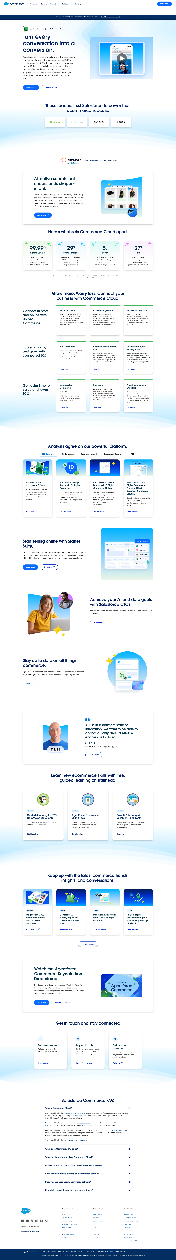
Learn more (41, 215)
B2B (46, 1125)
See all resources (88, 944)
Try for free (48, 567)
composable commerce (116, 1130)
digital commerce (83, 1123)
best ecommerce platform (73, 1113)
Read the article (66, 929)
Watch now (41, 1002)
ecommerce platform (78, 1140)
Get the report (31, 511)
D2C (56, 1125)
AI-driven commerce (78, 1115)
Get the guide (132, 929)
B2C (50, 1125)
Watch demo (31, 87)
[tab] (48, 454)
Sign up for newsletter (84, 1063)
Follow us (116, 1063)
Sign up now (31, 683)
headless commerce (98, 1130)
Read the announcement (110, 17)
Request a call (43, 1063)
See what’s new (51, 87)
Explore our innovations (64, 1002)
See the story (94, 755)
